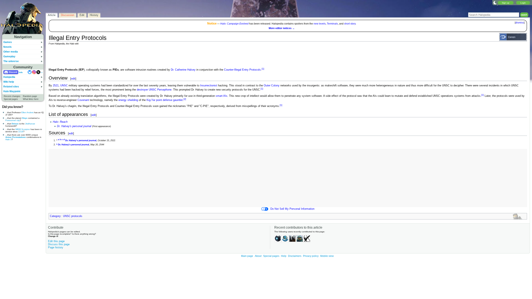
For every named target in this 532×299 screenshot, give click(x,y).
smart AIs (221, 95)
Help (283, 256)
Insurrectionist (208, 85)
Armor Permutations (15, 137)
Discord (13, 72)
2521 (56, 85)
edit (73, 78)
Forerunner (10, 120)
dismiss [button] (519, 22)
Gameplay (9, 56)
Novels (7, 46)
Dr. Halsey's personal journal (74, 126)
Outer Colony (272, 85)
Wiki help (8, 81)
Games (7, 42)
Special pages (11, 99)
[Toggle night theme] (495, 2)
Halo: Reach (60, 121)
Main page (247, 256)
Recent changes (12, 96)
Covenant (83, 100)
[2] (184, 99)
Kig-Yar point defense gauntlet (165, 100)
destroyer (142, 89)
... (42, 72)
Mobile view (327, 256)
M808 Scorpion (22, 129)
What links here (30, 99)
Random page (30, 96)
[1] (263, 68)
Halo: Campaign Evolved (234, 23)
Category (55, 216)
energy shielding (128, 100)
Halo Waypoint (11, 91)
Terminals (332, 23)
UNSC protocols (72, 216)
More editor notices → (282, 28)
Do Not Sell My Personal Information (292, 208)
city (18, 120)
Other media (10, 51)
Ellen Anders (27, 112)
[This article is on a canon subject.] (513, 36)
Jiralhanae (30, 124)
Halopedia (9, 77)
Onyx (24, 118)
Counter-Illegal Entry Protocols (242, 69)
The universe (11, 61)
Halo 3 (8, 139)
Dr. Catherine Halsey (183, 69)
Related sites (11, 86)
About (258, 256)
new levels (320, 23)
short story (350, 23)
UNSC (64, 85)
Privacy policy (311, 256)
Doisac (15, 124)
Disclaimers (294, 256)
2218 (20, 131)
